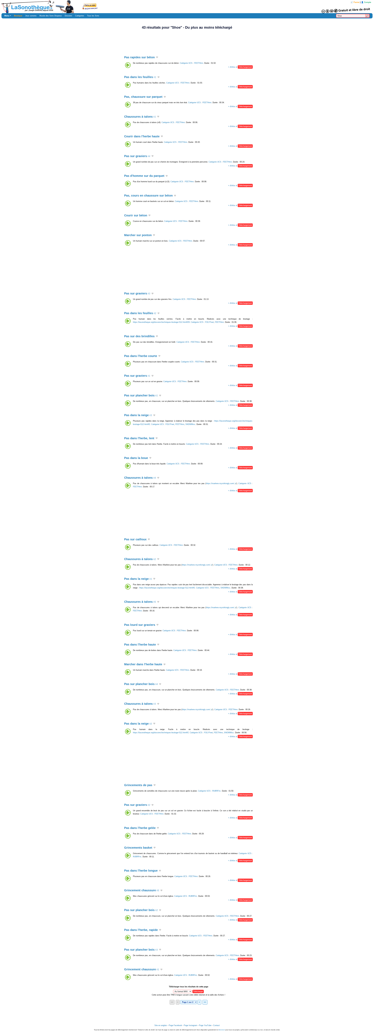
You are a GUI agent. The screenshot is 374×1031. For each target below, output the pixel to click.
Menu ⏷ (7, 16)
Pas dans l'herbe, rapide (141, 929)
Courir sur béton (135, 215)
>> (205, 1002)
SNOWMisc (190, 424)
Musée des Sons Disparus (50, 16)
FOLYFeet (209, 322)
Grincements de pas (138, 785)
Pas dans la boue (136, 458)
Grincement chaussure (141, 890)
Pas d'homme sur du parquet (144, 175)
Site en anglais (160, 1025)
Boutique (18, 16)
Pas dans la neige (138, 415)
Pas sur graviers (137, 156)
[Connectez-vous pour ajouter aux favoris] (157, 57)
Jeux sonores (31, 16)
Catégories (79, 16)
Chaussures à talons (140, 116)
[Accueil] (187, 6)
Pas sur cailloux (135, 539)
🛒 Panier (355, 2)
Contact (216, 1025)
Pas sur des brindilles (139, 336)
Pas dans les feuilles (140, 77)
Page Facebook (175, 1025)
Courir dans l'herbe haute (142, 136)
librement (222, 1030)
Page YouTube (205, 1025)
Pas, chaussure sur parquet (143, 96)
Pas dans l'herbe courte (140, 356)
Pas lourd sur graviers (139, 624)
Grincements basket (138, 847)
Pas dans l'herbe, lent (139, 438)
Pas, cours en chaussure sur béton (148, 195)
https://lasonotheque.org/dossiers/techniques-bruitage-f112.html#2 (167, 588)
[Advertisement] (187, 40)
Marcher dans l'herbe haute (143, 664)
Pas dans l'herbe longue (141, 870)
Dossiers (68, 16)
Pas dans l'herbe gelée (140, 828)
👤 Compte (366, 2)
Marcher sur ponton (138, 235)
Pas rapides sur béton (139, 57)
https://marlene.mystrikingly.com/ (220, 483)
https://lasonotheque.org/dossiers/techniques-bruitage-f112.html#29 (161, 322)
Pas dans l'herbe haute (140, 644)
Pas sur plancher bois (141, 395)
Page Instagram (190, 1025)
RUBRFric (216, 791)
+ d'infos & (240, 67)
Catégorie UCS (186, 63)
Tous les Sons (93, 16)
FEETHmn (198, 63)
